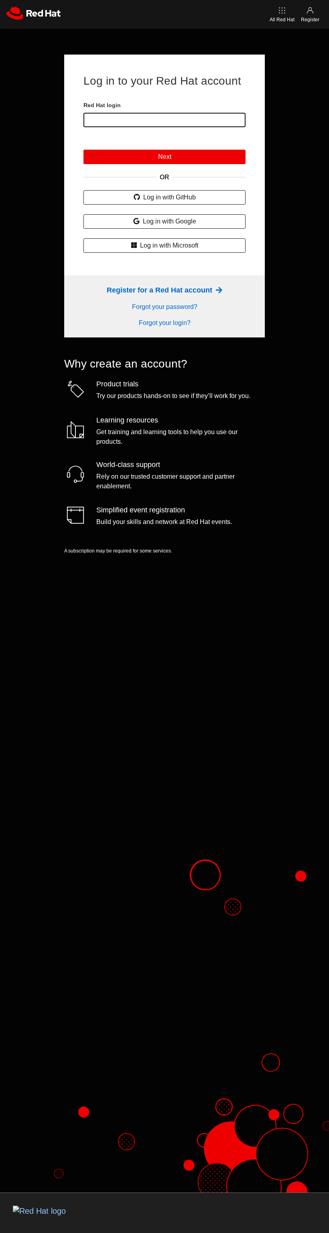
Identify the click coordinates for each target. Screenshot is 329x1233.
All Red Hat (282, 19)
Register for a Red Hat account (160, 290)
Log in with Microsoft (168, 245)
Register (310, 19)
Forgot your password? (164, 306)
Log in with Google (168, 221)
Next (164, 156)
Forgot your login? (165, 322)
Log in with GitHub (169, 197)
